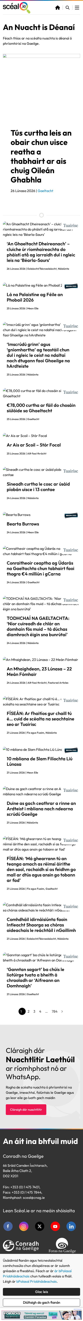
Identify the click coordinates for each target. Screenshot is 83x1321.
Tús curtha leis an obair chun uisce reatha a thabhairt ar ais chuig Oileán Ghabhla (41, 156)
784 (55, 1011)
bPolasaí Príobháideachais (36, 1281)
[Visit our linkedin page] (71, 1226)
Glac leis (41, 1291)
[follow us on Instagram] (24, 1226)
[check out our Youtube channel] (55, 1226)
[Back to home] (16, 7)
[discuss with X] (40, 1226)
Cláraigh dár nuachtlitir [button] (26, 1109)
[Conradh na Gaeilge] (21, 1245)
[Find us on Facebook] (8, 1226)
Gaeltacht (45, 191)
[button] (67, 7)
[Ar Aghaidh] (62, 1011)
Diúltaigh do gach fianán (41, 1302)
